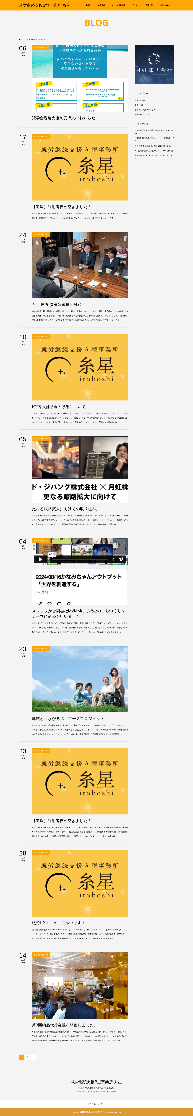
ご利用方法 (148, 5)
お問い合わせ (165, 5)
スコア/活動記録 (118, 5)
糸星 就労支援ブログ (143, 109)
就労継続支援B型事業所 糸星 (44, 5)
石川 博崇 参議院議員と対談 (146, 146)
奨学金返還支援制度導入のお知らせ (149, 130)
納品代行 (101, 5)
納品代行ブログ (141, 114)
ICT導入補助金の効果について (147, 150)
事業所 (88, 5)
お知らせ (138, 100)
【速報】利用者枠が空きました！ (148, 138)
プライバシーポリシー (96, 1104)
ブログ (134, 5)
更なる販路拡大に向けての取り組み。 (150, 155)
